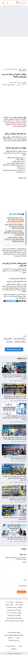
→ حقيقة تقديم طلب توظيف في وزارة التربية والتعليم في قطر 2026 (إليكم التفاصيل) (14, 232)
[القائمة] (7, 2)
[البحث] (3, 2)
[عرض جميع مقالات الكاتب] (24, 84)
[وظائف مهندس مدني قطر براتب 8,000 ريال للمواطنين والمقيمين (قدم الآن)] (14, 494)
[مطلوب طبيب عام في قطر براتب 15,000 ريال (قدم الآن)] (14, 514)
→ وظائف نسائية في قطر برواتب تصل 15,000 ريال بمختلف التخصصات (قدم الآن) (14, 226)
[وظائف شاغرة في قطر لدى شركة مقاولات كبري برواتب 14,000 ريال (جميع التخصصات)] (14, 473)
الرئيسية (24, 69)
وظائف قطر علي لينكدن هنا (16, 278)
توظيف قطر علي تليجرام (13, 281)
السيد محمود (13, 82)
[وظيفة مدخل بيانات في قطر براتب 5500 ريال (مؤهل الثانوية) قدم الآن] (14, 453)
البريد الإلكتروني (22, 585)
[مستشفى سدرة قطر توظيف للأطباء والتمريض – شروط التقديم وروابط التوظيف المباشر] (14, 413)
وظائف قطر (9, 288)
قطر (20, 69)
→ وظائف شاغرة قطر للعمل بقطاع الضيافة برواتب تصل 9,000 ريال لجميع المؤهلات (14, 239)
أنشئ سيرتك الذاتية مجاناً (14, 349)
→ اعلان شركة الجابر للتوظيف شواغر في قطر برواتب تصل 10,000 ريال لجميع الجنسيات (15, 219)
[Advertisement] (14, 21)
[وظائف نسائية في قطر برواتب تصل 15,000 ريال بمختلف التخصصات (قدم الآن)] (14, 533)
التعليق (24, 562)
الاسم (25, 580)
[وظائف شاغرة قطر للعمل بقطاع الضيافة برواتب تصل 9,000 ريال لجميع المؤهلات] (14, 392)
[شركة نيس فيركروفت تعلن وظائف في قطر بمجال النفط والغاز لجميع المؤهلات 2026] (14, 433)
